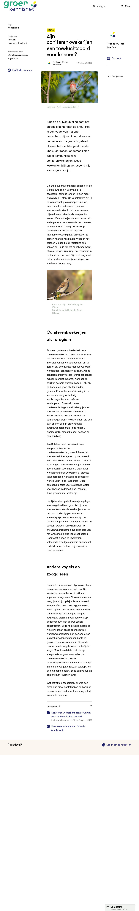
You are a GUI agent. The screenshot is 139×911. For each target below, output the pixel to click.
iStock (74, 107)
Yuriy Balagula (63, 107)
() (78, 107)
